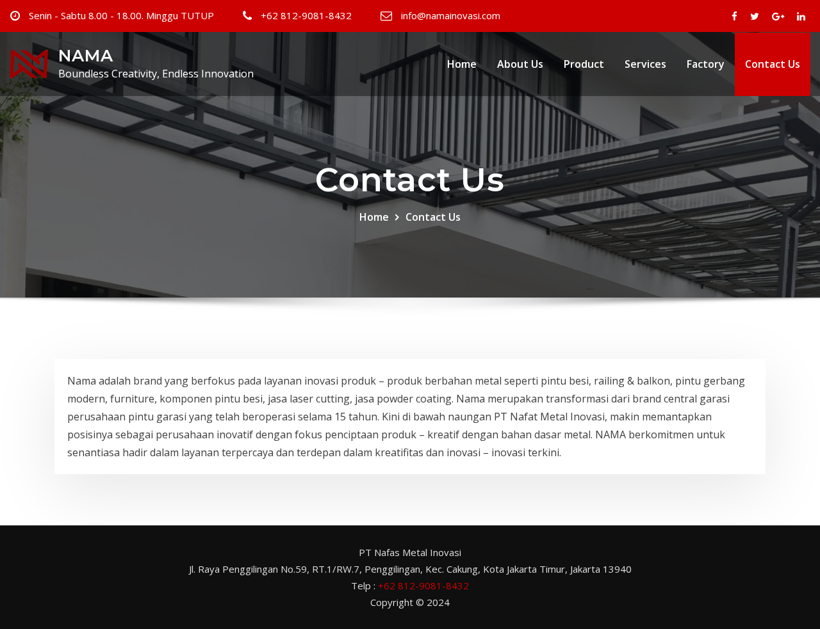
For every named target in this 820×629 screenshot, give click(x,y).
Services (645, 64)
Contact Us (772, 64)
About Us (520, 64)
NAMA (85, 55)
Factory (706, 64)
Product (584, 64)
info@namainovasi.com (450, 15)
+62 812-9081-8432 (306, 15)
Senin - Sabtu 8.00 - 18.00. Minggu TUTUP (121, 15)
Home (462, 64)
